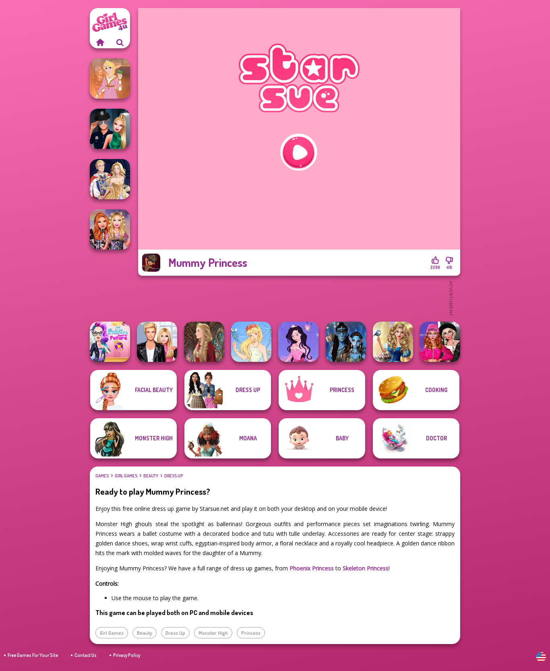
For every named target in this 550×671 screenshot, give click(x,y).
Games (102, 476)
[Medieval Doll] (204, 342)
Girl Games (126, 476)
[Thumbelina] (251, 342)
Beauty (150, 476)
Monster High (213, 633)
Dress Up (173, 476)
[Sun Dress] (110, 179)
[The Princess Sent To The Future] (110, 342)
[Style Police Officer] (110, 129)
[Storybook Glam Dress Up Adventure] (393, 342)
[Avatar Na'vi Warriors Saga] (346, 342)
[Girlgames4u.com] (100, 42)
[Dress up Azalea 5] (298, 342)
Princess (251, 633)
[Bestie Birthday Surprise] (110, 229)
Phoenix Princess (311, 568)
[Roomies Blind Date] (157, 342)
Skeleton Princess (366, 568)
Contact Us (85, 655)
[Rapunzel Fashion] (110, 78)
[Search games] (120, 42)
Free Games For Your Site (33, 655)
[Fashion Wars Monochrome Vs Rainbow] (440, 342)
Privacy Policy (126, 655)
